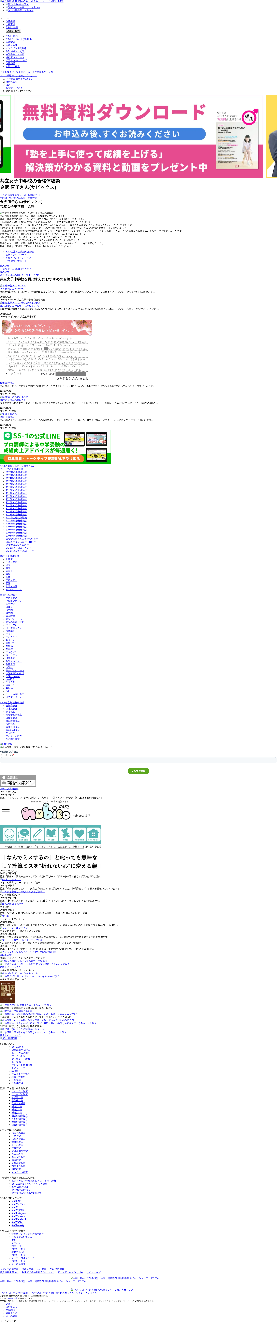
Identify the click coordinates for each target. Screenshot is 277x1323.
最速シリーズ (18, 1068)
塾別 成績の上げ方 (15, 51)
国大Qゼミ (11, 652)
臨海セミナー (13, 685)
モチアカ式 (12, 1298)
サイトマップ (93, 1272)
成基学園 (10, 658)
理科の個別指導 (20, 1121)
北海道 (9, 559)
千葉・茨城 (11, 562)
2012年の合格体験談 (16, 514)
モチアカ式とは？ (21, 1053)
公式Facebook (19, 1219)
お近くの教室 (13, 66)
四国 (8, 583)
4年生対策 (17, 1112)
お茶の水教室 (18, 1139)
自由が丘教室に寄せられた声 (21, 542)
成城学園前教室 (14, 714)
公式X (15, 1207)
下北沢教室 (11, 708)
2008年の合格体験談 (16, 526)
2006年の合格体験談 (16, 532)
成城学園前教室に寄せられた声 (22, 539)
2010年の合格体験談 (16, 520)
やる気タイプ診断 (21, 1059)
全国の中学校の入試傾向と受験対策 (18, 198)
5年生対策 (17, 1109)
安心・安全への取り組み (70, 1272)
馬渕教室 (10, 616)
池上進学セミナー (15, 628)
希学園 (9, 613)
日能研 (9, 607)
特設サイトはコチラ (10, 967)
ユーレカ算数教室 (15, 694)
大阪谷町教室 (13, 727)
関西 (8, 577)
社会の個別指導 (20, 1124)
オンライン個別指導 (16, 48)
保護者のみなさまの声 (17, 545)
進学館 (9, 667)
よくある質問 (18, 1264)
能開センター (13, 676)
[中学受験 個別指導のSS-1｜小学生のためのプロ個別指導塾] (31, 1)
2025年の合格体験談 (16, 475)
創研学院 (10, 664)
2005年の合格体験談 (16, 536)
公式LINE (16, 1201)
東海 (8, 574)
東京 (8, 85)
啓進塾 (9, 646)
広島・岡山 (11, 580)
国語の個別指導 (20, 1115)
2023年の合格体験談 (16, 481)
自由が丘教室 (13, 720)
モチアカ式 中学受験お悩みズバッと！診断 (34, 1181)
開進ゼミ (10, 643)
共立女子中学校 (14, 88)
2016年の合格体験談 (16, 502)
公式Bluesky (18, 1225)
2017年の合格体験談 (16, 499)
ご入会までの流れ (21, 1074)
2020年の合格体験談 (16, 490)
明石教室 (10, 733)
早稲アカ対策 (18, 1103)
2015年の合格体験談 (16, 505)
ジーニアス (11, 655)
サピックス (11, 598)
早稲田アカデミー (15, 601)
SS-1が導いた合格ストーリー (21, 551)
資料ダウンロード (15, 57)
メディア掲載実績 (9, 1269)
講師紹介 (16, 1071)
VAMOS (10, 679)
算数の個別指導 (20, 1118)
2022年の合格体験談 (16, 484)
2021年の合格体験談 (16, 487)
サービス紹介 (18, 1056)
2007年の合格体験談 (16, 529)
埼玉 (8, 565)
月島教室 (16, 1136)
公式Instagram (19, 1213)
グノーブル (11, 625)
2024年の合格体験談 (16, 478)
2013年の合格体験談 (16, 511)
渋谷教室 (10, 711)
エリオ (9, 634)
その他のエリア (14, 589)
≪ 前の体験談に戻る (10, 195)
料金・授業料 (18, 1077)
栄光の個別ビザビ (15, 622)
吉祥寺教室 (11, 705)
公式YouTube (18, 1204)
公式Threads (18, 1216)
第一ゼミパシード (15, 670)
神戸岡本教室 (13, 739)
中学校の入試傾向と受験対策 (27, 1193)
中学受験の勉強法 (15, 54)
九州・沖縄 (11, 586)
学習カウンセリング (16, 60)
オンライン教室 (14, 736)
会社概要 (41, 1269)
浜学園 (9, 610)
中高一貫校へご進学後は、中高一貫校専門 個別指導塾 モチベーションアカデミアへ (43, 1281)
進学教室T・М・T (15, 673)
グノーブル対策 (20, 1094)
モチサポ (16, 1062)
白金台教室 (11, 717)
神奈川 (9, 571)
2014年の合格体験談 (16, 508)
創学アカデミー (14, 661)
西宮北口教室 (13, 730)
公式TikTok (17, 1222)
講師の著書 (27, 1269)
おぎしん (10, 640)
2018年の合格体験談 (16, 496)
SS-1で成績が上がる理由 (19, 39)
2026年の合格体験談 (16, 472)
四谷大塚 (10, 604)
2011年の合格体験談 (16, 517)
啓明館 (9, 649)
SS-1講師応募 (57, 1269)
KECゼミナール (14, 697)
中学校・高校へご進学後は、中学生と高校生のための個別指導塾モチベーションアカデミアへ (48, 1293)
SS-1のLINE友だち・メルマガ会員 (29, 1184)
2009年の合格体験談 (16, 523)
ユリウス (10, 682)
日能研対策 (17, 1100)
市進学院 (10, 631)
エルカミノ (11, 637)
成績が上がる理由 (21, 1050)
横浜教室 (10, 724)
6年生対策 (17, 1106)
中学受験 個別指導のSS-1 (19, 79)
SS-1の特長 (12, 27)
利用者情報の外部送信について (38, 1272)
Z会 (8, 691)
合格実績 (10, 24)
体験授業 (10, 21)
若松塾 (9, 688)
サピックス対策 (20, 1091)
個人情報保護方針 (9, 1272)
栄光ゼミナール (14, 619)
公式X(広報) (18, 1210)
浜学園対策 (17, 1097)
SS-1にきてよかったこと (19, 548)
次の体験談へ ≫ (32, 195)
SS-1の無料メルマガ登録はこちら (17, 466)
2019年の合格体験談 (16, 493)
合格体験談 (11, 45)
